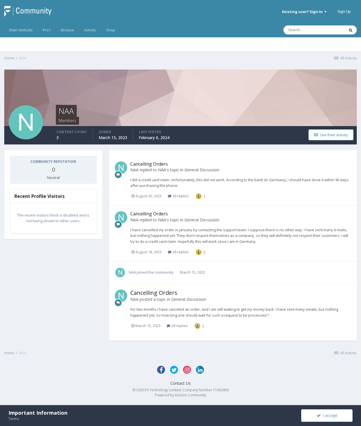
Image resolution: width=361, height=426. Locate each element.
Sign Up (344, 11)
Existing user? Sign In (303, 11)
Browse (67, 30)
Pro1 (47, 30)
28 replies (180, 195)
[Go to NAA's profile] (121, 167)
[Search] (350, 29)
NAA (134, 169)
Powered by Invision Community (180, 395)
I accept (329, 415)
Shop (110, 30)
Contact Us (180, 383)
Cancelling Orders (149, 164)
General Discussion (201, 169)
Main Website (21, 30)
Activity (90, 30)
